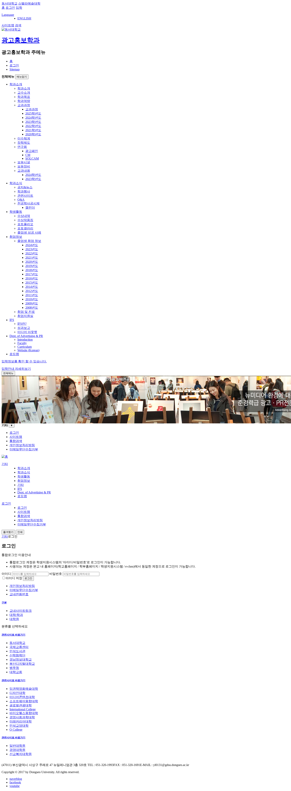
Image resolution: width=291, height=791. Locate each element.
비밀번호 (55, 573)
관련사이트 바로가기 (13, 634)
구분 (4, 602)
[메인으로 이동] (5, 456)
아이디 (6, 573)
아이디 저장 (14, 578)
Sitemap (15, 69)
